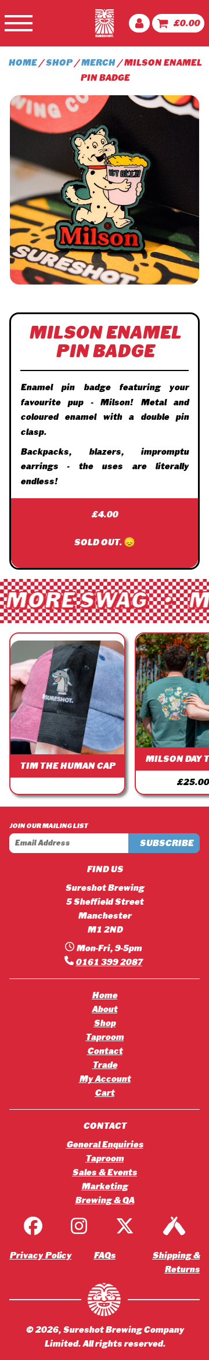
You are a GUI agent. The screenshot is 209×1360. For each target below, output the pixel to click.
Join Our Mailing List (48, 825)
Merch (98, 62)
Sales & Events (104, 1172)
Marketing (104, 1186)
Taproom (104, 1037)
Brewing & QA (104, 1200)
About (104, 1009)
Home (22, 62)
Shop (58, 62)
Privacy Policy (40, 1255)
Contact (104, 1051)
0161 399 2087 (108, 962)
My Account (105, 1079)
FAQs (104, 1255)
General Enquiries (104, 1144)
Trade (104, 1065)
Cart (104, 1093)
